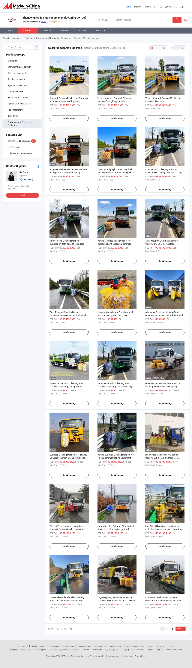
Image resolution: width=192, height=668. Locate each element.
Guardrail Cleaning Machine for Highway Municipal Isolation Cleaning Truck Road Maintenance (68, 457)
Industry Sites (115, 646)
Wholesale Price (100, 646)
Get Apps (171, 7)
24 (58, 629)
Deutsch (86, 649)
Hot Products (22, 646)
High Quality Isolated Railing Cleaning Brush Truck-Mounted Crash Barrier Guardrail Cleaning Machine (67, 600)
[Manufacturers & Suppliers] (22, 5)
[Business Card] (37, 166)
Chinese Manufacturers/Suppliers (60, 646)
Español (30, 649)
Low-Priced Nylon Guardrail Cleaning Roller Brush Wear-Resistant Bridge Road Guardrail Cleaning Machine (164, 529)
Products (29, 30)
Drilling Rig (12, 60)
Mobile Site (161, 646)
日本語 (124, 649)
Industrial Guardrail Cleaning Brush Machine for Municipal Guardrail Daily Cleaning (115, 386)
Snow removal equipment (19, 66)
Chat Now (27, 179)
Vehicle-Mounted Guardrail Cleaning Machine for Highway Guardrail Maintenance (114, 101)
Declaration (127, 656)
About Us (47, 30)
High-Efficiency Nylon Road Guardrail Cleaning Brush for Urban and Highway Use (116, 172)
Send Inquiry (69, 118)
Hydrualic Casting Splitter (19, 103)
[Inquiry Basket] (161, 7)
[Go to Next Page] (183, 48)
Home (10, 30)
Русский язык (64, 649)
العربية (107, 649)
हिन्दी (131, 649)
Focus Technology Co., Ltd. (76, 656)
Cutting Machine (15, 91)
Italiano (76, 649)
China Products (37, 646)
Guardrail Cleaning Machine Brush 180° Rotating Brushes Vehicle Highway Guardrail (163, 386)
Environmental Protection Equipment (19, 124)
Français (52, 649)
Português (41, 649)
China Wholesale (84, 646)
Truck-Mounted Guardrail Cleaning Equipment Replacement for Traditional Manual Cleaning (68, 315)
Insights (172, 646)
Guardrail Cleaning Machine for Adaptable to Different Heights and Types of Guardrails (69, 101)
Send (22, 195)
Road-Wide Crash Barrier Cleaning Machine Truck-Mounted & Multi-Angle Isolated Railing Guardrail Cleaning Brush (164, 600)
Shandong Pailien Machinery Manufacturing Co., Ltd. (54, 17)
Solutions (64, 30)
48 (71, 628)
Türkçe (150, 649)
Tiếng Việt (160, 649)
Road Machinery (15, 109)
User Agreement (112, 656)
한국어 (115, 649)
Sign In (128, 7)
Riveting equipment (17, 79)
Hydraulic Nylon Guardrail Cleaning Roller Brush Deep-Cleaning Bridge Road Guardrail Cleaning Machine (117, 529)
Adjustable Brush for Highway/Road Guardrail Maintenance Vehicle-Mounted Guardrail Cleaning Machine (164, 315)
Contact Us (100, 30)
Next (179, 628)
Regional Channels (131, 646)
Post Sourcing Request (186, 20)
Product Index (147, 646)
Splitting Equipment (17, 73)
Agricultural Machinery (18, 85)
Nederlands (97, 649)
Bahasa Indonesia (174, 649)
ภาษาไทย (140, 649)
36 (64, 628)
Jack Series (13, 115)
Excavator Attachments (19, 97)
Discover (82, 30)
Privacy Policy (140, 656)
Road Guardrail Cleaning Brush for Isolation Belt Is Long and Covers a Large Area (164, 172)
